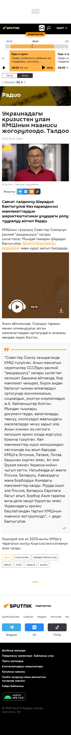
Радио (7, 557)
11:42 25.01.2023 (12, 139)
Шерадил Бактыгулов (45, 557)
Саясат (7, 564)
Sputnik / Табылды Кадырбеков (22, 184)
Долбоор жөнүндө (13, 650)
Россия (56, 616)
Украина (30, 564)
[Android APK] (14, 697)
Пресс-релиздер (12, 661)
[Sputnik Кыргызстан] (12, 29)
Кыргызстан (22, 557)
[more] (64, 528)
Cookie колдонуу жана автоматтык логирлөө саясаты (24, 678)
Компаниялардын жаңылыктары (22, 666)
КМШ (18, 564)
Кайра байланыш (13, 686)
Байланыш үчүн (44, 655)
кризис (44, 564)
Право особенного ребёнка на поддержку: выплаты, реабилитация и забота (31, 61)
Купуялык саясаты (13, 671)
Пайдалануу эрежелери (17, 655)
